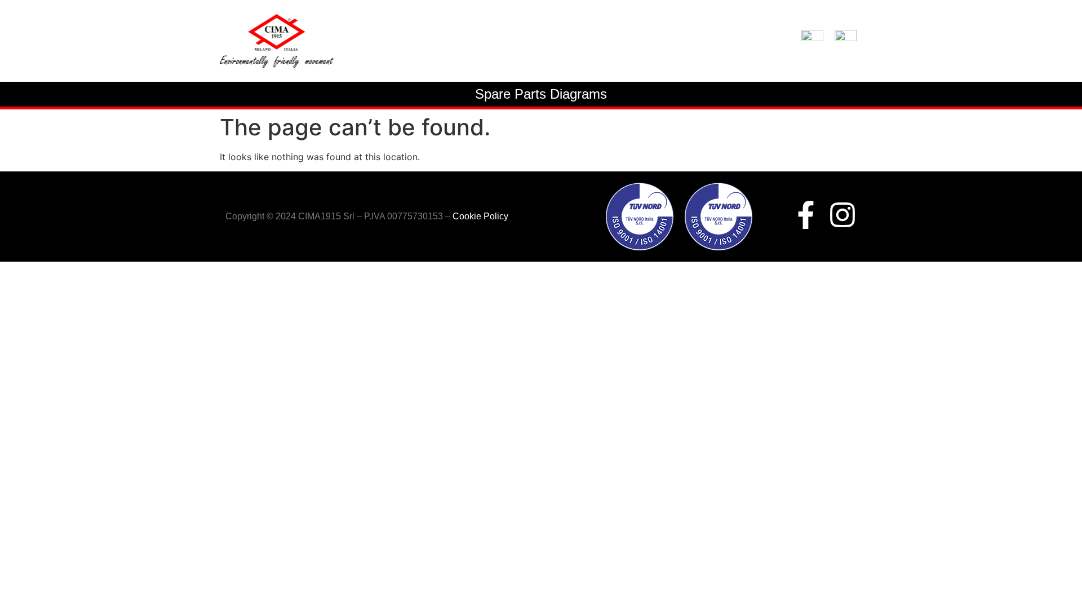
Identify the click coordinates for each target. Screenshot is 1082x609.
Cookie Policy (480, 216)
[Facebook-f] (806, 215)
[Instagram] (842, 215)
